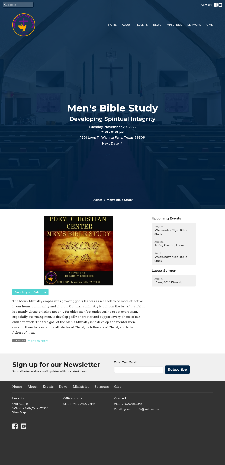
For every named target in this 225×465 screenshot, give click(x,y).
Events (142, 24)
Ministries (174, 24)
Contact (206, 4)
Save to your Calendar (30, 292)
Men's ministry (38, 340)
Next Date (111, 143)
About (127, 24)
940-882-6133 (133, 404)
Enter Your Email (125, 362)
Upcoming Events (166, 218)
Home (112, 24)
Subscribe (177, 369)
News (157, 24)
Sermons (194, 24)
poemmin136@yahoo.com (141, 409)
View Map (19, 412)
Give (209, 24)
